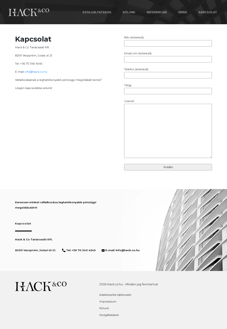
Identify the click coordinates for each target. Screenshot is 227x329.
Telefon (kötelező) (136, 69)
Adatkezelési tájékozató (115, 294)
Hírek (182, 12)
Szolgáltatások (96, 12)
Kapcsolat (208, 12)
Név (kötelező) (134, 37)
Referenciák (157, 12)
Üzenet (129, 101)
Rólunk (129, 12)
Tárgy (128, 85)
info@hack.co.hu (36, 71)
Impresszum (107, 301)
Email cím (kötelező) (138, 53)
